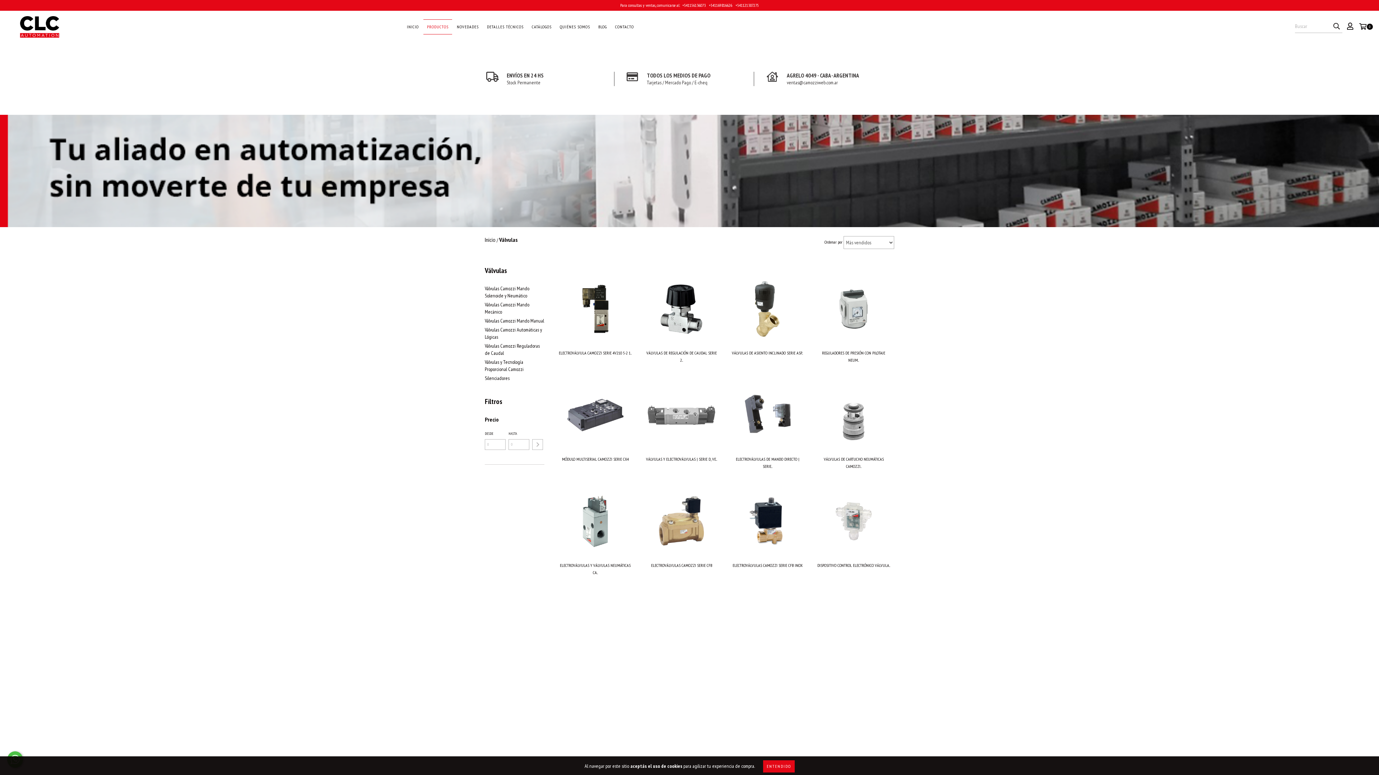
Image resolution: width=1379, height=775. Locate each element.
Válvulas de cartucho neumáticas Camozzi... (854, 462)
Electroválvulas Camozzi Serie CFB (681, 565)
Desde (489, 433)
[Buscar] (1336, 26)
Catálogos (542, 26)
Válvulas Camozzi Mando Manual (514, 321)
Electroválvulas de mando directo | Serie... (767, 462)
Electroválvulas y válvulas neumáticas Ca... (595, 569)
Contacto (624, 26)
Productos (438, 26)
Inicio (413, 26)
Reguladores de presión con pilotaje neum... (853, 356)
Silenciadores (497, 378)
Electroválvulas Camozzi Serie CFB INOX (768, 565)
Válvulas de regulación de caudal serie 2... (681, 356)
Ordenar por (833, 242)
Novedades (468, 26)
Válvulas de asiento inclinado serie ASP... (767, 353)
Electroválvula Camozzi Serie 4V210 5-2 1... (595, 353)
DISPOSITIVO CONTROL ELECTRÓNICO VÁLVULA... (853, 565)
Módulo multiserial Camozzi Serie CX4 (595, 459)
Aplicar (537, 444)
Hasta (513, 433)
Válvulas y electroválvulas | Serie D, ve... (681, 459)
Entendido (779, 766)
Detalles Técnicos (505, 26)
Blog (602, 26)
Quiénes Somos (575, 26)
